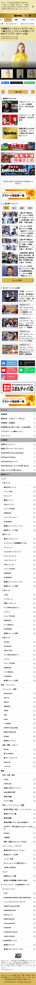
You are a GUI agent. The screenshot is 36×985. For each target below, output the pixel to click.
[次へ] (3, 54)
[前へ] (33, 54)
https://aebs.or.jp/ (7, 969)
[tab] (6, 208)
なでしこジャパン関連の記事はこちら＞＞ (13, 65)
